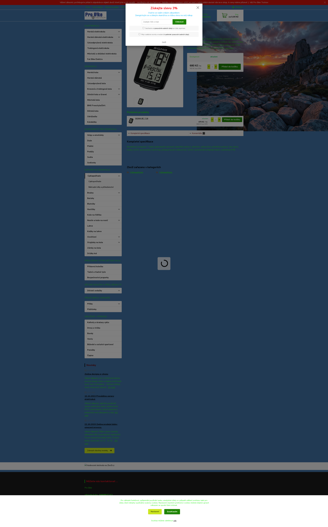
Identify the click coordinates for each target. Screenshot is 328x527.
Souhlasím (172, 511)
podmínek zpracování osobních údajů (177, 35)
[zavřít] (198, 7)
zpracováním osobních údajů (163, 28)
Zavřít (164, 42)
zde (174, 520)
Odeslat (179, 21)
